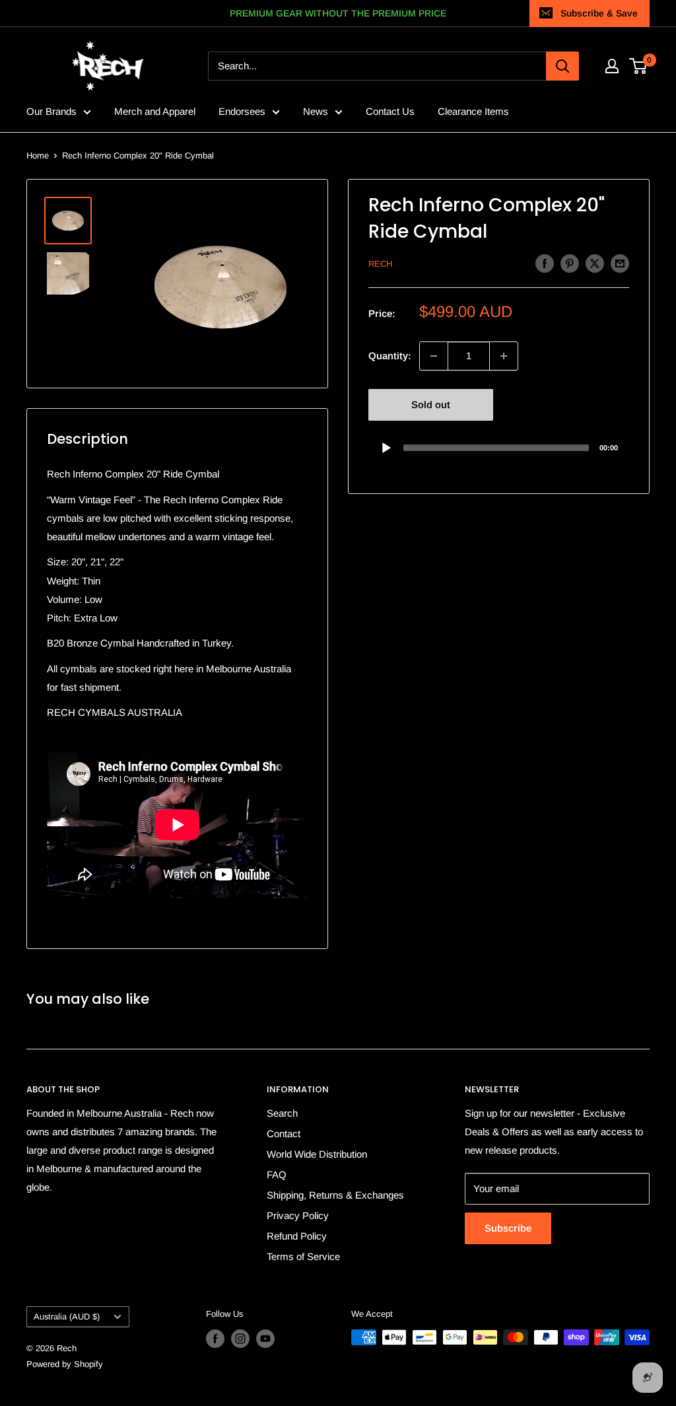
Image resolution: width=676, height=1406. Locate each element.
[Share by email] (620, 263)
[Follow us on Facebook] (215, 1338)
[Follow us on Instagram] (240, 1338)
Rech (380, 264)
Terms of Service (303, 1256)
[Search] (562, 66)
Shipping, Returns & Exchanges (335, 1195)
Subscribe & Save (599, 13)
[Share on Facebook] (544, 263)
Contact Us (390, 111)
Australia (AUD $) (67, 1316)
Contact (283, 1133)
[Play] (386, 447)
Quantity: (389, 355)
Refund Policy (297, 1236)
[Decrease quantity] (434, 356)
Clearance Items (473, 111)
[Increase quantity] (504, 356)
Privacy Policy (298, 1215)
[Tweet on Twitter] (595, 263)
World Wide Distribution (317, 1154)
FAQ (277, 1174)
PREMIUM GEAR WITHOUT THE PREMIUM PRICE (338, 13)
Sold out (430, 404)
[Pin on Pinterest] (569, 263)
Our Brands (51, 111)
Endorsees (242, 111)
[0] (638, 66)
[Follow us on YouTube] (265, 1338)
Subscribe (508, 1228)
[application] (498, 447)
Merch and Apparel (154, 111)
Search (282, 1113)
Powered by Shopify (64, 1364)
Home (37, 155)
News (315, 111)
